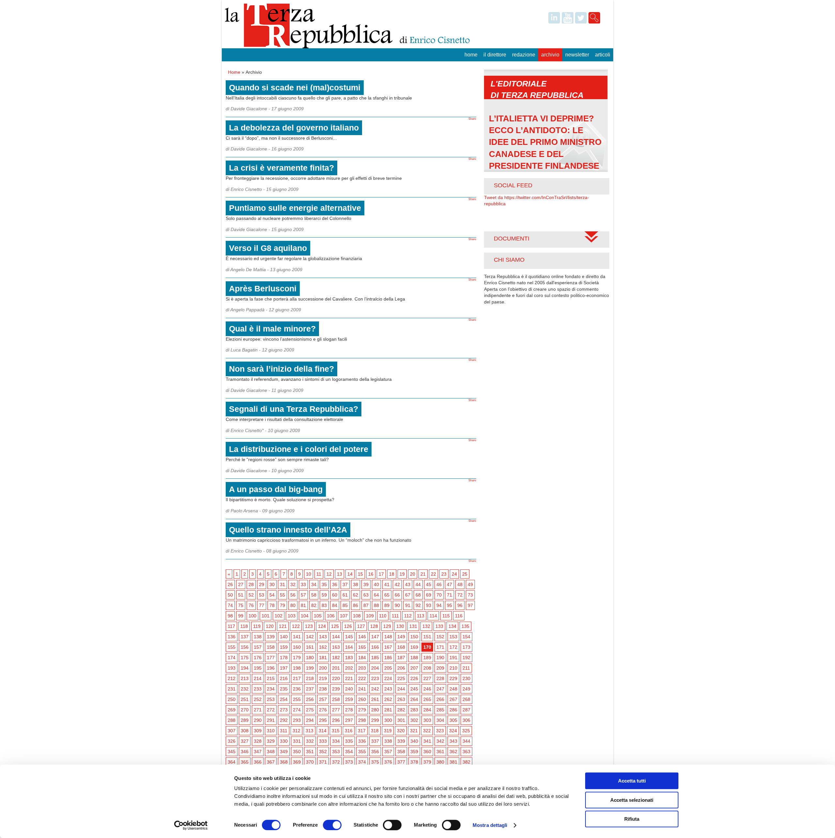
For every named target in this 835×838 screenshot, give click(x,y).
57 (303, 594)
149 (401, 636)
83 (324, 605)
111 (395, 615)
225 (401, 678)
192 (466, 657)
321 (414, 730)
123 (309, 626)
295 (323, 720)
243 (388, 688)
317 (362, 730)
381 (453, 762)
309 (258, 730)
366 (258, 762)
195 (258, 668)
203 (362, 668)
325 (466, 730)
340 (414, 741)
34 (313, 584)
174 (231, 657)
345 (231, 751)
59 (324, 594)
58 (313, 594)
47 (449, 584)
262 (388, 699)
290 (258, 720)
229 (453, 678)
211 (466, 668)
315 (336, 730)
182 (336, 657)
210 (453, 668)
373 (349, 762)
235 (284, 688)
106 (331, 615)
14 (350, 574)
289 (245, 720)
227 (427, 678)
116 (459, 615)
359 (414, 751)
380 (440, 762)
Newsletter (577, 54)
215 (271, 678)
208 (427, 668)
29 (261, 584)
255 (297, 699)
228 (440, 678)
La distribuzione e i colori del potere (298, 449)
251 (245, 699)
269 (231, 709)
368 (284, 762)
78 (272, 605)
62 (355, 594)
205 (388, 668)
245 (414, 688)
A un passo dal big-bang (276, 489)
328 (258, 741)
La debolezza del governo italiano (294, 127)
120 (270, 626)
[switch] (332, 825)
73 (470, 594)
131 (413, 626)
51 (240, 594)
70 (439, 594)
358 (401, 751)
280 (375, 709)
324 (453, 730)
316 (349, 730)
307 (231, 730)
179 (297, 657)
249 (466, 688)
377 (401, 762)
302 (414, 720)
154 (466, 636)
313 (309, 730)
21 (423, 574)
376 (388, 762)
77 (261, 605)
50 (230, 594)
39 (366, 584)
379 (427, 762)
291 (271, 720)
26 (230, 584)
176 (258, 657)
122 (296, 626)
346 (245, 751)
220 (336, 678)
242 (375, 688)
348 (271, 751)
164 (349, 647)
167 (388, 647)
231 (231, 688)
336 (362, 741)
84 (334, 605)
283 (414, 709)
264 (414, 699)
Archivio (550, 54)
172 (453, 647)
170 (427, 647)
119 (257, 626)
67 (407, 594)
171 (440, 647)
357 (388, 751)
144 (336, 636)
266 (440, 699)
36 (334, 584)
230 (466, 678)
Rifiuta (631, 819)
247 (440, 688)
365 (245, 762)
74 (230, 605)
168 (401, 647)
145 (349, 636)
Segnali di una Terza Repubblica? (293, 408)
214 (258, 678)
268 (466, 699)
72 (460, 594)
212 (231, 678)
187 (401, 657)
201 (336, 668)
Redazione (523, 54)
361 (440, 751)
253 (271, 699)
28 (251, 584)
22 (433, 574)
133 (439, 626)
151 (427, 636)
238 (323, 688)
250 (231, 699)
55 (282, 594)
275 (310, 709)
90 (397, 605)
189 (427, 657)
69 (428, 594)
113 (420, 615)
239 (336, 688)
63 (366, 594)
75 (240, 605)
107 (344, 615)
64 (376, 594)
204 (375, 668)
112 (408, 615)
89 (386, 605)
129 (387, 626)
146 (362, 636)
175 (245, 657)
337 (375, 741)
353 (336, 751)
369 (297, 762)
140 (284, 636)
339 (401, 741)
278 (349, 709)
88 (376, 605)
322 (427, 730)
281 (388, 709)
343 (453, 741)
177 (271, 657)
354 (349, 751)
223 (375, 678)
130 (400, 626)
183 (349, 657)
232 (245, 688)
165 (362, 647)
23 (444, 574)
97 (470, 605)
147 (375, 636)
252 (258, 699)
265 (427, 699)
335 (349, 741)
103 (292, 615)
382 (466, 762)
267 (453, 699)
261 (375, 699)
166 (375, 647)
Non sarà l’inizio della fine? (281, 368)
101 (265, 615)
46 (439, 584)
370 (310, 762)
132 (426, 626)
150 (414, 636)
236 (297, 688)
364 (231, 762)
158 (271, 647)
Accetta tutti (632, 781)
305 (453, 720)
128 (374, 626)
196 (271, 668)
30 (272, 584)
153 (453, 636)
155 (231, 647)
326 (231, 741)
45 (428, 584)
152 (440, 636)
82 (313, 605)
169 (414, 647)
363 (466, 751)
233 (258, 688)
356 (375, 751)
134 (452, 626)
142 (310, 636)
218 (310, 678)
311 (283, 730)
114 (433, 615)
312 (296, 730)
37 (345, 584)
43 (407, 584)
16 (370, 574)
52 (251, 594)
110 (383, 615)
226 (414, 678)
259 (349, 699)
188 (414, 657)
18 (391, 574)
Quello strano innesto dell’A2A (288, 529)
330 (284, 741)
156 (245, 647)
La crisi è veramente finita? (281, 167)
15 (360, 574)
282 (401, 709)
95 (449, 605)
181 (323, 657)
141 (297, 636)
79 (282, 605)
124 (322, 626)
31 (282, 584)
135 (465, 626)
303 (427, 720)
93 (428, 605)
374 (362, 762)
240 (349, 688)
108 (357, 615)
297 (349, 720)
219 (323, 678)
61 (345, 594)
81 (303, 605)
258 (336, 699)
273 (284, 709)
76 (251, 605)
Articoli (602, 54)
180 (310, 657)
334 (336, 741)
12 (329, 574)
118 (244, 626)
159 (284, 647)
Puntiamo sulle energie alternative (295, 207)
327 (245, 741)
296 (336, 720)
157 (258, 647)
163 (336, 647)
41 (386, 584)
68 (418, 594)
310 (271, 730)
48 (460, 584)
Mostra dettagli (490, 825)
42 (397, 584)
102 (278, 615)
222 (362, 678)
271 (258, 709)
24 (454, 574)
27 (240, 584)
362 (453, 751)
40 (376, 584)
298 (362, 720)
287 (466, 709)
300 (388, 720)
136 (231, 636)
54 (272, 594)
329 (271, 741)
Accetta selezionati (631, 800)
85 (345, 605)
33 (303, 584)
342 (440, 741)
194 (245, 668)
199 (310, 668)
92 (418, 605)
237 (310, 688)
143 (323, 636)
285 (440, 709)
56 (293, 594)
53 (261, 594)
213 (245, 678)
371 (323, 762)
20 (412, 574)
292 (284, 720)
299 (375, 720)
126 (348, 626)
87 (366, 605)
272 (271, 709)
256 (310, 699)
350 (297, 751)
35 (324, 584)
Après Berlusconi (262, 288)
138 (258, 636)
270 (245, 709)
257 (323, 699)
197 (284, 668)
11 (318, 574)
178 (284, 657)
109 (370, 615)
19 (402, 574)
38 (355, 584)
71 (449, 594)
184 (362, 657)
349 (284, 751)
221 (349, 678)
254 (284, 699)
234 (271, 688)
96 (460, 605)
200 (323, 668)
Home (471, 54)
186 (388, 657)
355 (362, 751)
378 (414, 762)
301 (401, 720)
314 (322, 730)
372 (336, 762)
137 (245, 636)
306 (466, 720)
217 (297, 678)
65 (386, 594)
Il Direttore (494, 54)
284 (427, 709)
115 (446, 615)
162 (323, 647)
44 (418, 584)
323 (440, 730)
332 (310, 741)
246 (427, 688)
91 (407, 605)
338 (388, 741)
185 (375, 657)
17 (381, 574)
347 (258, 751)
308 (245, 730)
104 (305, 615)
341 (427, 741)
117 (231, 626)
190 (440, 657)
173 (466, 647)
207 (414, 668)
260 (362, 699)
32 (293, 584)
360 (427, 751)
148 (388, 636)
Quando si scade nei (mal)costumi (294, 87)
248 (453, 688)
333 (323, 741)
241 (362, 688)
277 (336, 709)
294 (310, 720)
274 (297, 709)
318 (375, 730)
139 (271, 636)
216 (284, 678)
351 (310, 751)
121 (283, 626)
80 (293, 605)
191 (453, 657)
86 (355, 605)
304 (440, 720)
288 (231, 720)
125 (335, 626)
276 (323, 709)
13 (339, 574)
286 (453, 709)
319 (388, 730)
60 (334, 594)
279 (362, 709)
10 (308, 574)
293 (297, 720)
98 (230, 615)
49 (470, 584)
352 (323, 751)
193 (231, 668)
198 (297, 668)
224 (388, 678)
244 (401, 688)
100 (252, 615)
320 (401, 730)
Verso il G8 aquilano (268, 248)
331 (297, 741)
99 (240, 615)
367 (271, 762)
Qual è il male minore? (272, 328)
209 (440, 668)
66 (397, 594)
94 (439, 605)
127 (361, 626)
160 (297, 647)
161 (310, 647)
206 (401, 668)
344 (466, 741)
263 (401, 699)
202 (349, 668)
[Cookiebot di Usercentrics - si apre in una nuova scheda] (191, 825)
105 (318, 615)
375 (375, 762)
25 (464, 574)
